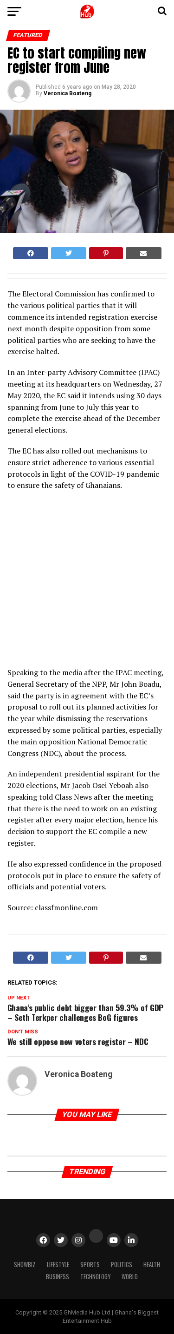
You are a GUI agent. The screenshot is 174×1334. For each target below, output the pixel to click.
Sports (90, 1264)
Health (151, 1264)
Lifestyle (58, 1264)
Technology (95, 1276)
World (130, 1276)
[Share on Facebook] (30, 253)
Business (57, 1276)
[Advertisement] (88, 581)
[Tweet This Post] (68, 253)
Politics (121, 1264)
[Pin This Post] (106, 253)
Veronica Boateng (67, 93)
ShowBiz (25, 1264)
